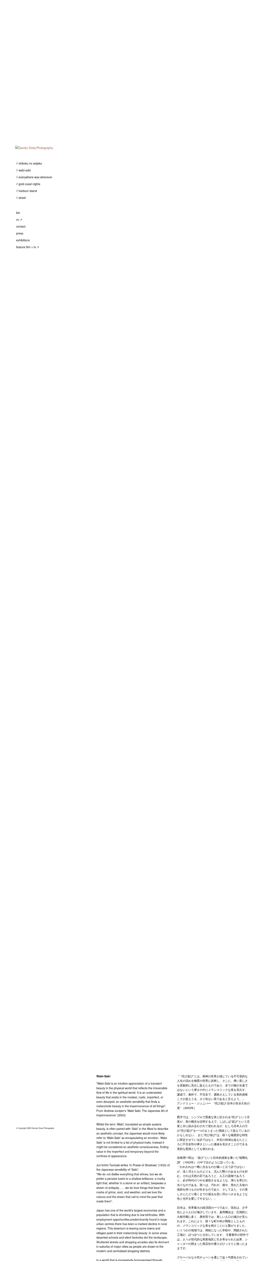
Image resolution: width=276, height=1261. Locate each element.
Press (19, 233)
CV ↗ (19, 219)
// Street (21, 198)
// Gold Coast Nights (28, 184)
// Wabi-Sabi (23, 170)
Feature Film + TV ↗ (27, 247)
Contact (20, 226)
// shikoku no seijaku (29, 163)
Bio (18, 213)
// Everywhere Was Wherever (34, 177)
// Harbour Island (26, 191)
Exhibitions (23, 240)
